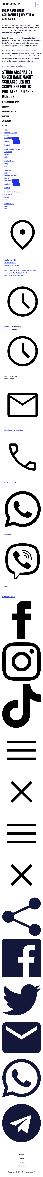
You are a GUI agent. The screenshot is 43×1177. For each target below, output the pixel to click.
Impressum (6, 66)
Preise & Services (10, 133)
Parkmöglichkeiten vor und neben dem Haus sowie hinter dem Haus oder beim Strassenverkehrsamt (20, 273)
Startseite (7, 170)
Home (21, 1154)
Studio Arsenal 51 (11, 4)
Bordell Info (8, 141)
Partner (23, 66)
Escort (6, 135)
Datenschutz (15, 66)
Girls (5, 130)
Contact (21, 1162)
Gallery (21, 1158)
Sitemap (21, 1166)
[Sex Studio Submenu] (15, 138)
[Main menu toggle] (38, 4)
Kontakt (7, 145)
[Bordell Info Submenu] (16, 142)
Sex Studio (8, 138)
